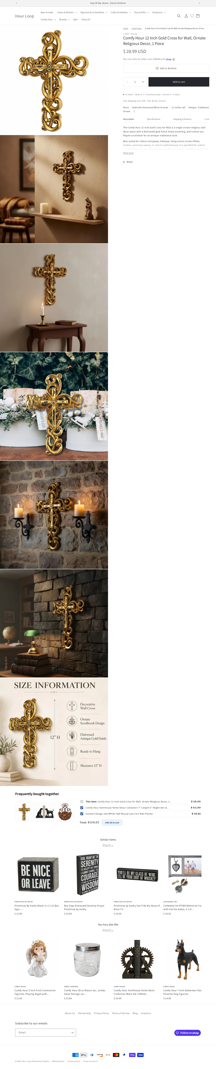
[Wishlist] (192, 16)
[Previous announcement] (16, 3)
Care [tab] (207, 119)
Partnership (84, 1013)
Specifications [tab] (153, 119)
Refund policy (58, 1061)
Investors (146, 1013)
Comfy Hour (137, 28)
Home (125, 28)
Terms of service (90, 1061)
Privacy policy (74, 1061)
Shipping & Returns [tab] (182, 119)
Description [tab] (128, 119)
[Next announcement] (199, 3)
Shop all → (108, 844)
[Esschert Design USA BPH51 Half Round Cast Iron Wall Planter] (65, 812)
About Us (70, 1013)
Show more (128, 153)
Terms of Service (121, 1013)
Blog (135, 1013)
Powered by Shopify (40, 1061)
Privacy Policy (101, 1013)
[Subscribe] (72, 1033)
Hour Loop (26, 1061)
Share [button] (130, 161)
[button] (66, 12)
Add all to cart (112, 822)
